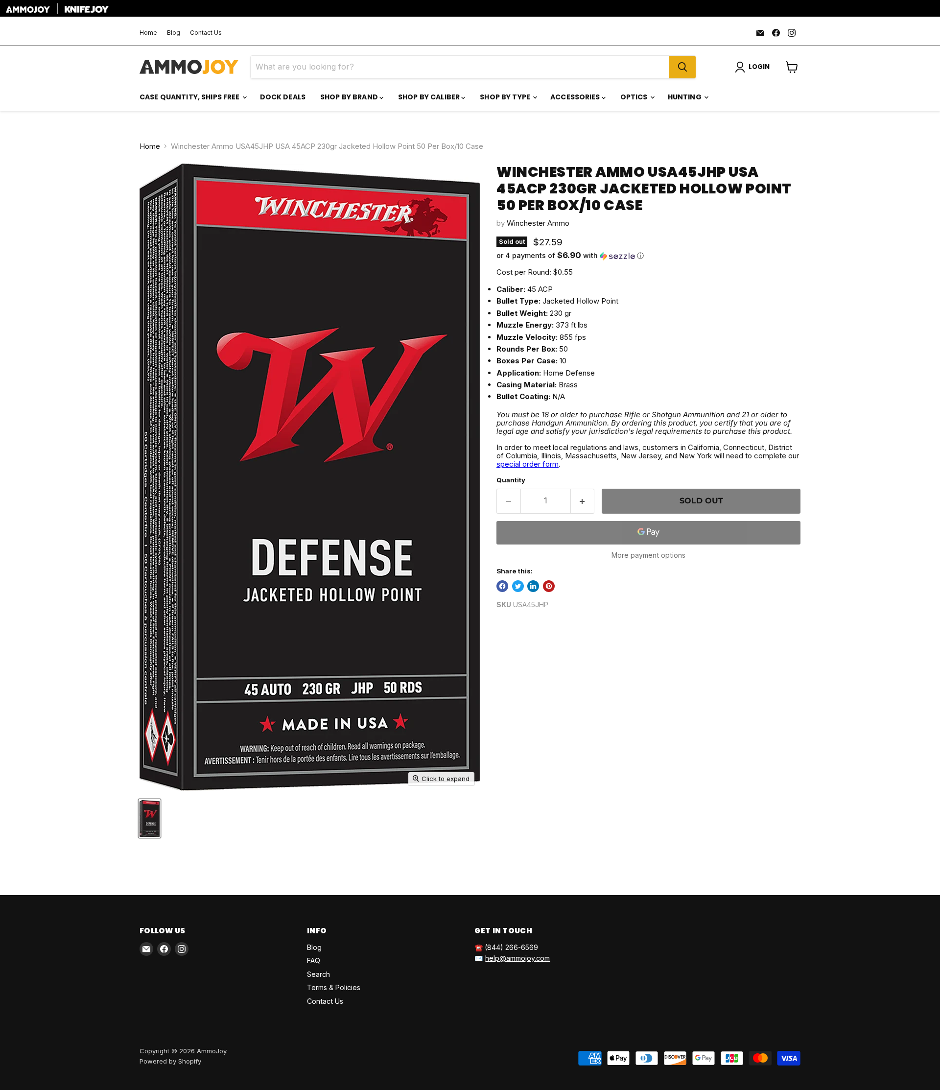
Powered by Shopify (170, 1061)
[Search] (682, 67)
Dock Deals (283, 97)
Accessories (576, 97)
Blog (173, 32)
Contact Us (206, 32)
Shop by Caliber (429, 97)
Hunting (685, 97)
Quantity (510, 480)
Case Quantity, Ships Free (190, 97)
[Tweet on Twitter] (518, 586)
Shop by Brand (349, 97)
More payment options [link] (648, 555)
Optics (634, 97)
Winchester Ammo (538, 223)
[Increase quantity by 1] (583, 501)
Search (318, 974)
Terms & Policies (333, 987)
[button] (648, 256)
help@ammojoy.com (517, 958)
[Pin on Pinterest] (549, 586)
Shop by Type (506, 97)
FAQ (313, 960)
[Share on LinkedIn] (533, 586)
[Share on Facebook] (502, 586)
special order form (527, 464)
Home (148, 32)
